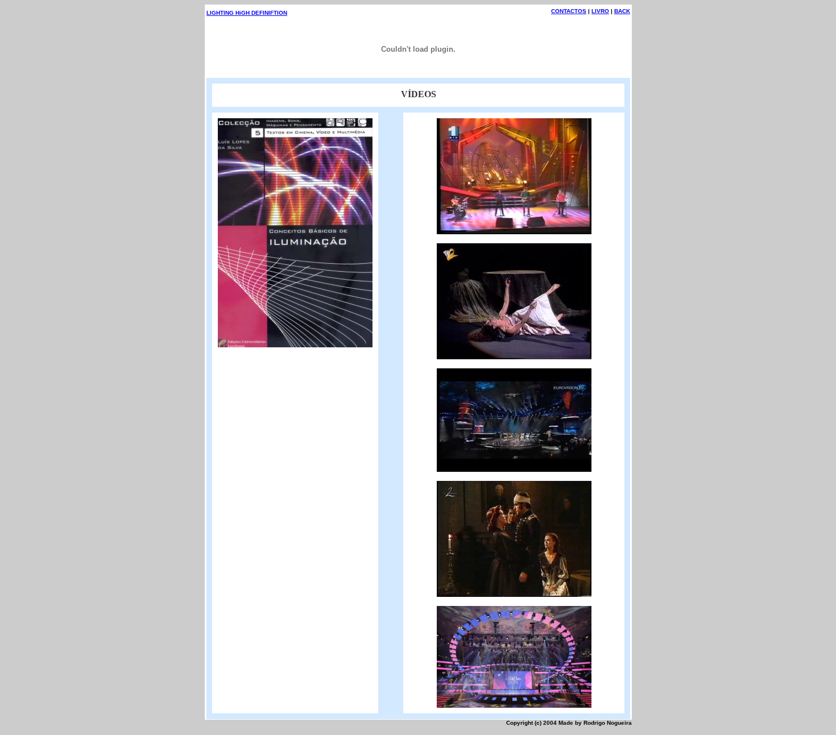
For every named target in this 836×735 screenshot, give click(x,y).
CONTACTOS (568, 11)
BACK (622, 11)
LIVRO (600, 11)
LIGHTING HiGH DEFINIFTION (246, 13)
